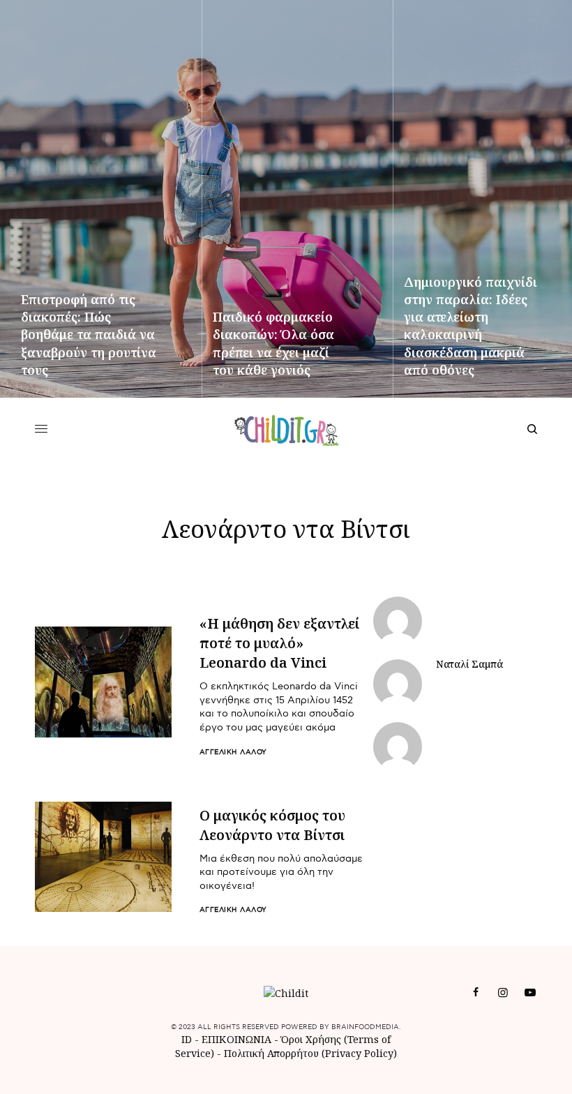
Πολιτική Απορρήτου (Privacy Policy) (310, 1053)
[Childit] (286, 429)
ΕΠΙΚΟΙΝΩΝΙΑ (238, 1039)
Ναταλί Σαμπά (469, 664)
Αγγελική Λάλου (233, 752)
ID (186, 1039)
